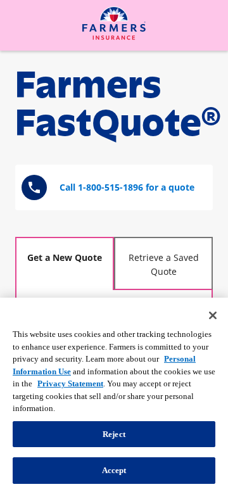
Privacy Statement (70, 383)
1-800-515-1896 (110, 187)
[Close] (213, 315)
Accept (114, 470)
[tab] (64, 263)
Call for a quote (127, 187)
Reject (114, 434)
